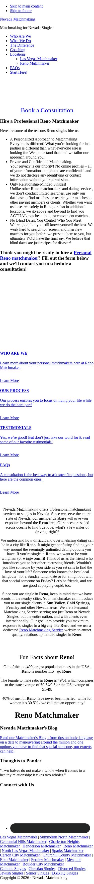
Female (24, 287)
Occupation (10, 323)
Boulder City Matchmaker (43, 864)
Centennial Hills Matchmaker (23, 841)
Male (9, 287)
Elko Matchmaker (14, 859)
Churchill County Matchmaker (67, 855)
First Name (10, 297)
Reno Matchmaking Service (41, 630)
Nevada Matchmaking (17, 19)
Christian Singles (42, 868)
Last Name (10, 302)
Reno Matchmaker (78, 846)
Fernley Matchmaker (47, 859)
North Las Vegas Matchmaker (25, 850)
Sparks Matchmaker (67, 850)
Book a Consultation (47, 110)
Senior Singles (37, 873)
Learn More (9, 380)
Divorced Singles (71, 868)
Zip (4, 328)
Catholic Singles (13, 868)
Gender (7, 279)
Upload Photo (11, 333)
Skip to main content (26, 6)
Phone (6, 313)
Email (6, 308)
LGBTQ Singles (65, 873)
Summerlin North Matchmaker (64, 837)
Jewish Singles (11, 873)
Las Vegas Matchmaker (18, 837)
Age (5, 292)
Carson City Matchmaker (20, 855)
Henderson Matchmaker (42, 846)
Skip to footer (21, 11)
